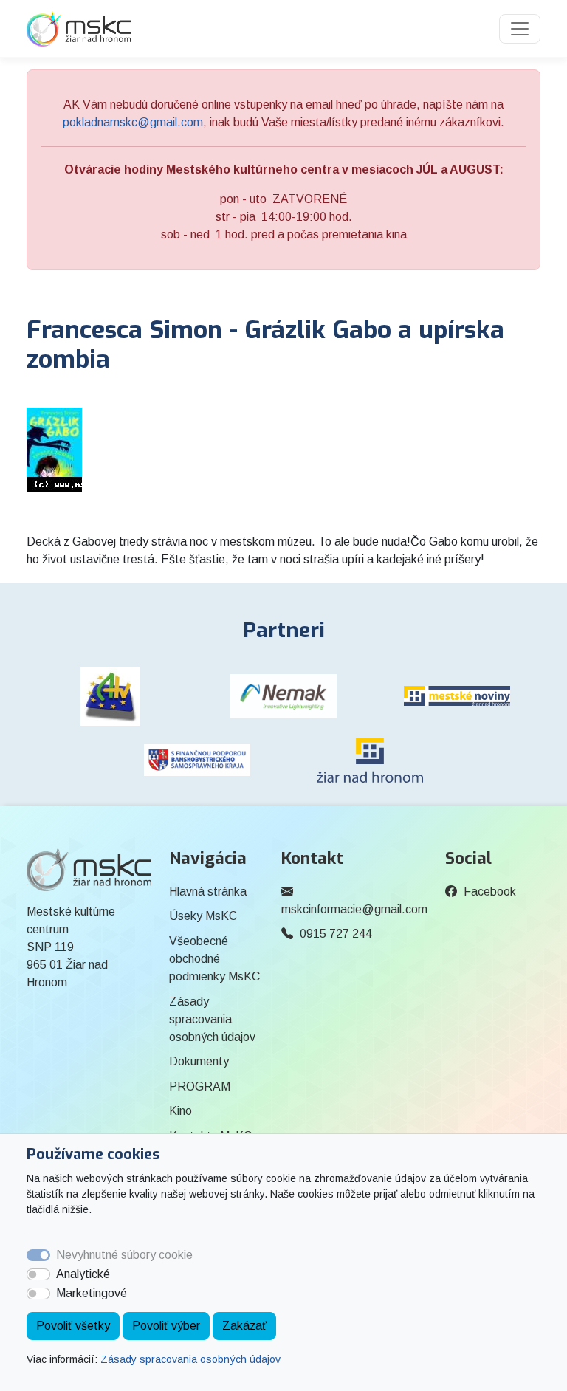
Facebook (490, 891)
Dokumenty (199, 1061)
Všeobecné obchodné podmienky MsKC (214, 959)
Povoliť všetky (73, 1325)
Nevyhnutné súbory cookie (124, 1255)
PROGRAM (199, 1086)
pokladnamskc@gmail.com (133, 122)
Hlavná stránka (208, 891)
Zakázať (244, 1325)
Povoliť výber (166, 1325)
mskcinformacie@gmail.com (354, 909)
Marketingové (91, 1293)
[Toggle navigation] (519, 29)
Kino (180, 1111)
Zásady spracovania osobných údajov (190, 1359)
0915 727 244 (336, 933)
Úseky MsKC (203, 916)
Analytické (83, 1274)
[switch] (38, 1274)
